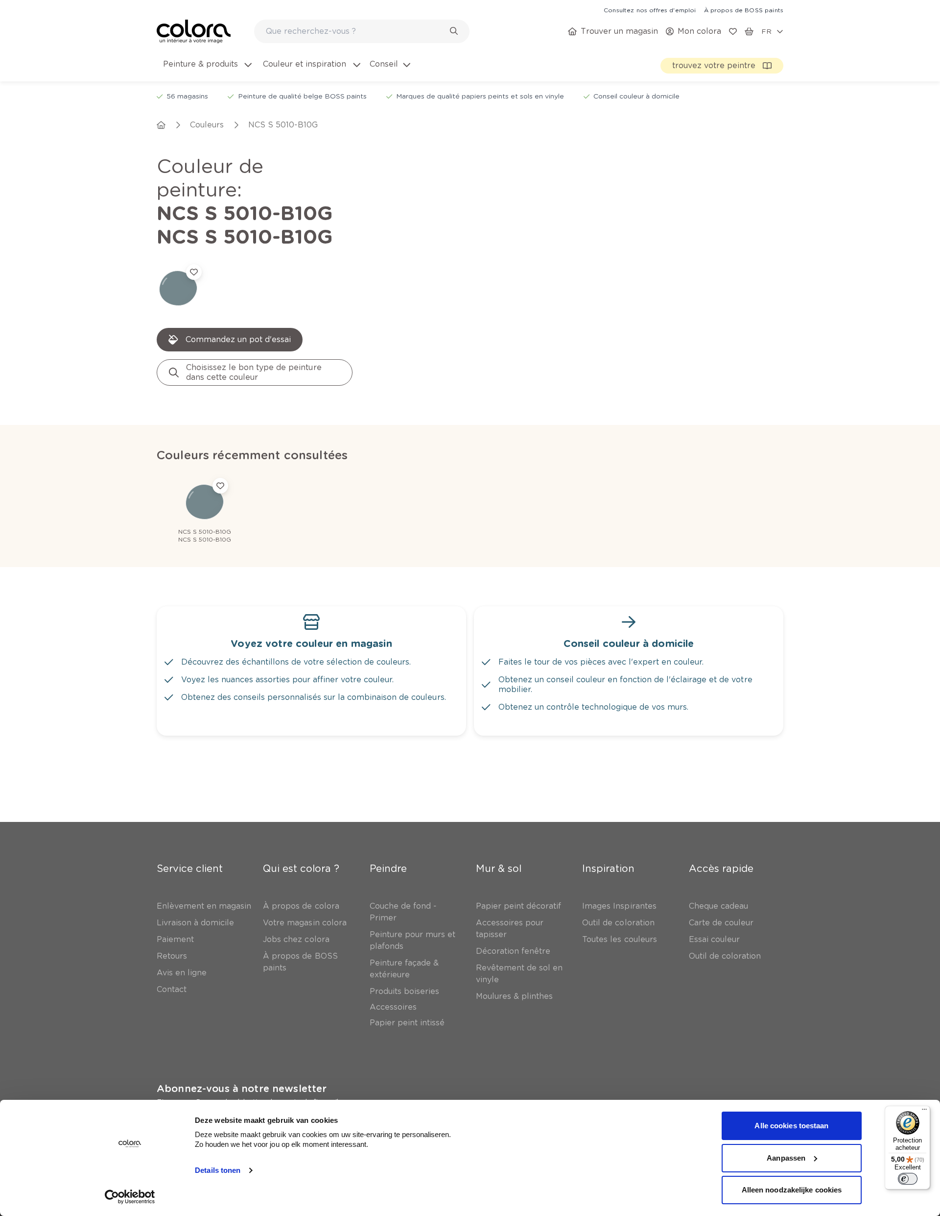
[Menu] (924, 1111)
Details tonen (217, 1170)
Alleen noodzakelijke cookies (792, 1190)
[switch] (907, 1179)
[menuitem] (207, 70)
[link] (650, 10)
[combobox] (362, 31)
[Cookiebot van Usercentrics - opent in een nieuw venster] (130, 1197)
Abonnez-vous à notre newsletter (242, 1088)
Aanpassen (786, 1158)
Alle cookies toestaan (791, 1125)
